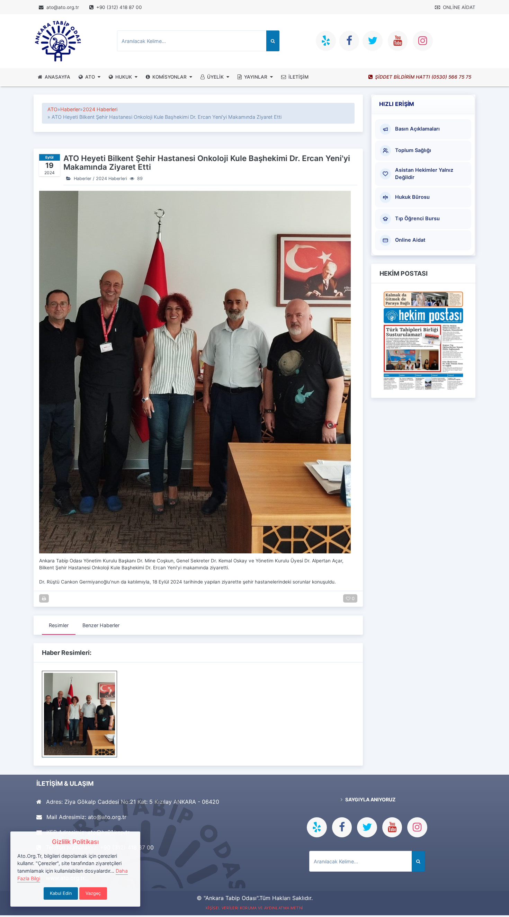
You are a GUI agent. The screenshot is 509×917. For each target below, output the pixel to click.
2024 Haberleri (100, 109)
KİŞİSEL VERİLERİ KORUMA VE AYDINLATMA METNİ (254, 908)
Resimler (59, 625)
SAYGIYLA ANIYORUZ (369, 799)
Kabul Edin (61, 893)
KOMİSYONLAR (169, 77)
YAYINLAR (255, 77)
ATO (90, 77)
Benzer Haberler (100, 625)
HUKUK (123, 77)
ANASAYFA (57, 77)
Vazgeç (93, 893)
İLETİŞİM (298, 77)
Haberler (70, 109)
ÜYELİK (215, 77)
